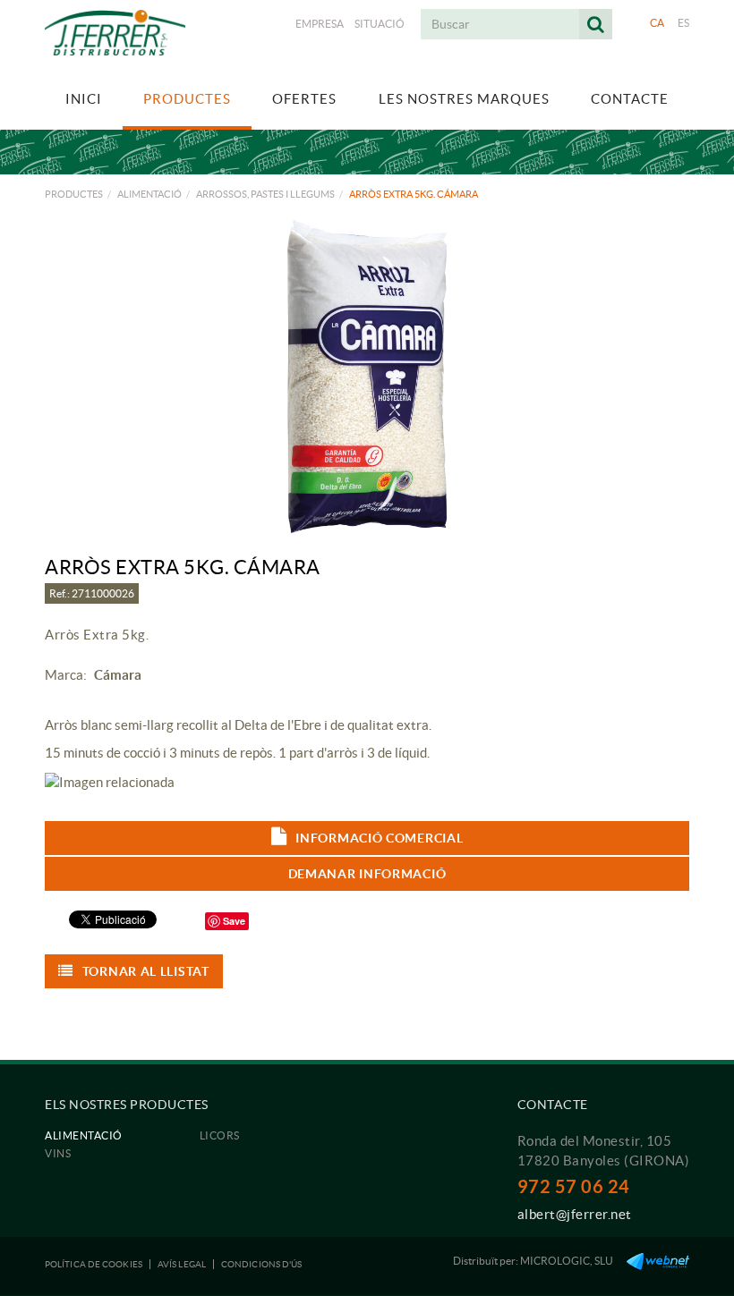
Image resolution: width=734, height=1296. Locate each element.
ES (684, 23)
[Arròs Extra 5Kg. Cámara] (367, 376)
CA (657, 23)
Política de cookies (93, 1264)
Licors (220, 1135)
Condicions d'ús (262, 1264)
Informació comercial (379, 838)
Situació (379, 24)
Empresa (319, 24)
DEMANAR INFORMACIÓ (367, 874)
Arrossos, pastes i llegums (265, 194)
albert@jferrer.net (574, 1214)
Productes (74, 194)
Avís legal (182, 1264)
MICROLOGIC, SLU (566, 1260)
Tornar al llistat (145, 971)
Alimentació (149, 194)
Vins (58, 1153)
